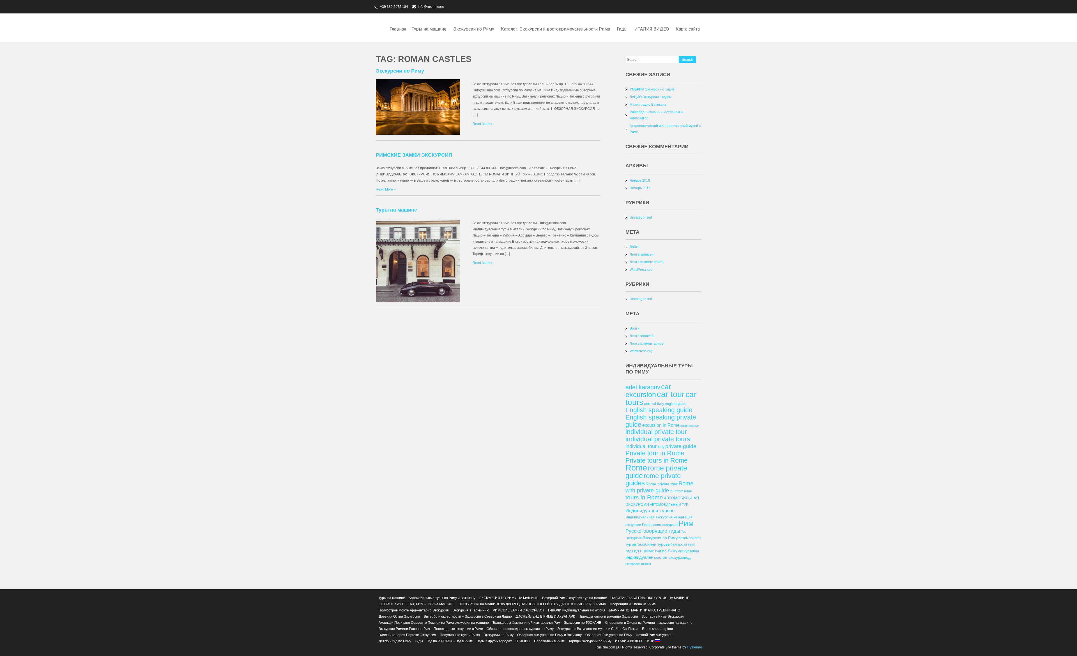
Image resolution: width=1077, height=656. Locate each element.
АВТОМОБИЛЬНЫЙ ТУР (669, 504)
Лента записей (641, 254)
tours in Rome (644, 497)
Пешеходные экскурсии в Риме (458, 629)
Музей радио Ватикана (648, 104)
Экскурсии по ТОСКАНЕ (582, 623)
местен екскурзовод (672, 557)
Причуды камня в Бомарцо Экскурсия (608, 616)
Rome (636, 467)
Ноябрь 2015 (640, 188)
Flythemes (694, 647)
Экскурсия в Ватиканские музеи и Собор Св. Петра (597, 629)
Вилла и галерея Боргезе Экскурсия (407, 635)
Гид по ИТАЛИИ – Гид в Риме (450, 641)
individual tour (641, 446)
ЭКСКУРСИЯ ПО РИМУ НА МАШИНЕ (508, 598)
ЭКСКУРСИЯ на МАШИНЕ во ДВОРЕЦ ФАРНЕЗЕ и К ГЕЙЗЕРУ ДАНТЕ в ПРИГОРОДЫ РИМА (532, 604)
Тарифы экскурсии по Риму (590, 641)
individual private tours (657, 439)
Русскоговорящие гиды (652, 531)
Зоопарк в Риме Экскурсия (663, 616)
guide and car (689, 425)
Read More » (483, 124)
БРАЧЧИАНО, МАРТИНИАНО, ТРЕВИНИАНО (644, 610)
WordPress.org (641, 270)
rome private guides (653, 479)
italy (660, 446)
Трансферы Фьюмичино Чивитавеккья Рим (526, 623)
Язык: (650, 641)
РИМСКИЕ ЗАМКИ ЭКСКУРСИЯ (414, 155)
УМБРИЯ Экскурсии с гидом (652, 89)
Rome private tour (662, 484)
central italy (654, 403)
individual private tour (656, 431)
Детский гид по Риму (395, 641)
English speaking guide (658, 410)
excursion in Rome (661, 425)
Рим (686, 523)
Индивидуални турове (650, 510)
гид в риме (643, 550)
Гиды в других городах (494, 641)
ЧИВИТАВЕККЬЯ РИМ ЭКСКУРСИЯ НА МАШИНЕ (650, 598)
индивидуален (639, 557)
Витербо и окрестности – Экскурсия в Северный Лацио (468, 616)
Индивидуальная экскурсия (649, 517)
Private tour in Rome (654, 453)
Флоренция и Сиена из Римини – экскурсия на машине (648, 623)
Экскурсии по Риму (473, 29)
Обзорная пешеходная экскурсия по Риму (520, 629)
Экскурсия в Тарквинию (470, 610)
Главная (398, 29)
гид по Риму (666, 551)
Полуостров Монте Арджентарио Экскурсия (414, 610)
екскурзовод (688, 551)
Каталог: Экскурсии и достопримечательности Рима (555, 29)
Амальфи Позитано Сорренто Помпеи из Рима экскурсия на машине (434, 623)
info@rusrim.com (431, 7)
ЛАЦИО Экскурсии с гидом (650, 97)
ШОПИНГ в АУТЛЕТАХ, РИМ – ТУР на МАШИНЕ (417, 604)
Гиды (622, 29)
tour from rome (681, 491)
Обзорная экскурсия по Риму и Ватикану (549, 635)
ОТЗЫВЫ (523, 641)
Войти (634, 247)
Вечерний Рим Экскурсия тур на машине (574, 598)
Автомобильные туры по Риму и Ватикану (442, 598)
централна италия (638, 563)
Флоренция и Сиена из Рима (633, 604)
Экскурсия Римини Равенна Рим (404, 629)
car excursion (648, 390)
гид (628, 551)
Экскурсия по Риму (660, 538)
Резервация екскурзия (660, 525)
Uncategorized (641, 217)
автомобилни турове (651, 544)
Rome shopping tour (657, 629)
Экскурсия (633, 538)
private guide (680, 446)
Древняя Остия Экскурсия (399, 616)
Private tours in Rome (656, 460)
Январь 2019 (640, 180)
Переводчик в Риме (549, 641)
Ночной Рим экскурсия (653, 635)
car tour (671, 394)
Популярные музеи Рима (460, 635)
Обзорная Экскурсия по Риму (608, 635)
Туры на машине (429, 29)
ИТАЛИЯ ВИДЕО (651, 29)
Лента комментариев (646, 262)
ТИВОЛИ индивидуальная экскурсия (576, 610)
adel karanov (642, 387)
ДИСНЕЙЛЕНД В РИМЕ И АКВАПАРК (545, 616)
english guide (675, 404)
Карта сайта (688, 29)
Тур (683, 531)
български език (683, 544)
